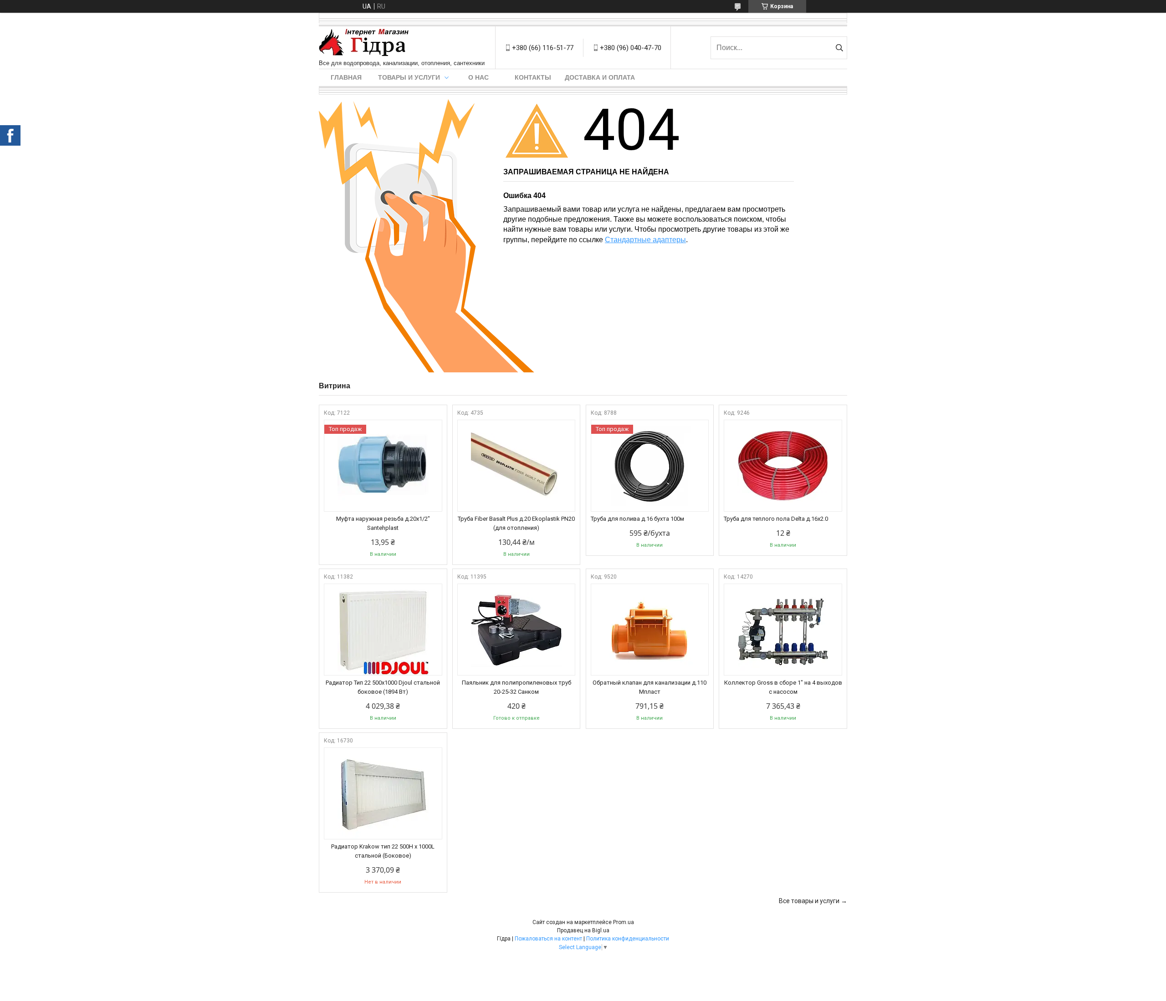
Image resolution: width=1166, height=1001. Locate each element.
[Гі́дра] (364, 43)
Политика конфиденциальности (627, 938)
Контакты (533, 77)
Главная (346, 77)
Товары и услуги (409, 77)
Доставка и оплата (600, 77)
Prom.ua (623, 922)
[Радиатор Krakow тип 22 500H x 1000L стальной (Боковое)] (383, 793)
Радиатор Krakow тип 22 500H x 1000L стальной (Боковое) (383, 851)
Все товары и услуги (809, 900)
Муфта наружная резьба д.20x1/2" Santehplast (383, 523)
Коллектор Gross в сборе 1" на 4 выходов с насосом (783, 687)
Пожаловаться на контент (548, 938)
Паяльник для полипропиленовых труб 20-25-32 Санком (516, 687)
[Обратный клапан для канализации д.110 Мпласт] (650, 630)
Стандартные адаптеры (645, 240)
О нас (478, 77)
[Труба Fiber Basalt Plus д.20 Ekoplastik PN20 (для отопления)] (516, 466)
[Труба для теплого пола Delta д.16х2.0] (783, 466)
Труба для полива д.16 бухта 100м (637, 518)
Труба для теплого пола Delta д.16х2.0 (776, 518)
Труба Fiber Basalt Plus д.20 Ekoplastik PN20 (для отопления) (516, 523)
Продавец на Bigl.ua (583, 930)
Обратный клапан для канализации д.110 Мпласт (649, 687)
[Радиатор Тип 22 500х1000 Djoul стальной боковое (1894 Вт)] (383, 630)
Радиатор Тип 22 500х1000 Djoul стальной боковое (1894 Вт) (383, 687)
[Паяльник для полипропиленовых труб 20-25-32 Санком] (516, 630)
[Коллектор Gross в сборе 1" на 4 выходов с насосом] (783, 630)
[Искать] (839, 47)
